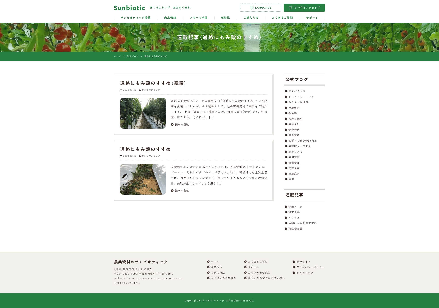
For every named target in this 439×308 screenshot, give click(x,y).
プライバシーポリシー (310, 267)
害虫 (291, 179)
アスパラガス (297, 91)
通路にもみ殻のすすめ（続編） (153, 83)
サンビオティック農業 (136, 18)
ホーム (215, 261)
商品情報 (170, 18)
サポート (312, 18)
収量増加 (294, 162)
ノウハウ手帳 (199, 18)
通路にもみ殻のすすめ (145, 149)
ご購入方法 (250, 18)
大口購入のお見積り (223, 278)
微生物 (292, 113)
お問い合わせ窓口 (259, 272)
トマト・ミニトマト (301, 96)
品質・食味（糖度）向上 (302, 140)
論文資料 (294, 212)
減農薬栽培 (295, 118)
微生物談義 (295, 228)
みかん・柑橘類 (298, 102)
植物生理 (294, 124)
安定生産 (294, 168)
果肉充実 (294, 157)
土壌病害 (294, 173)
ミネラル (294, 217)
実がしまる (295, 151)
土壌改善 (294, 107)
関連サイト (303, 261)
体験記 (225, 18)
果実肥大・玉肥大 (299, 146)
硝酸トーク (295, 206)
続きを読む (182, 124)
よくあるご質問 (282, 18)
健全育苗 (294, 129)
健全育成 (294, 135)
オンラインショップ (307, 7)
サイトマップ (305, 272)
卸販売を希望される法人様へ (266, 278)
